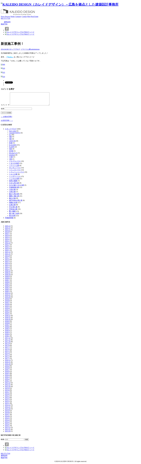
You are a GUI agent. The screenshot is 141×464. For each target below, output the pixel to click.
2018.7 (7, 325)
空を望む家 (13, 207)
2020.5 (7, 284)
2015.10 (7, 386)
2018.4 (7, 330)
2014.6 (7, 416)
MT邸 (11, 151)
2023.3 (7, 237)
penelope (12, 155)
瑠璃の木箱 (13, 202)
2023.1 (7, 241)
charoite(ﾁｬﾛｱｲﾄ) (14, 133)
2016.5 (7, 373)
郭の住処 (12, 215)
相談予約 (4, 24)
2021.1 (7, 269)
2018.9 (7, 321)
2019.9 (7, 299)
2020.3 (7, 287)
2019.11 (7, 295)
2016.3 (7, 377)
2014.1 (7, 425)
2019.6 (7, 304)
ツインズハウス (15, 170)
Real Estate (34, 16)
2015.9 (7, 388)
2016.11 (7, 362)
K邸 (10, 149)
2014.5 (7, 418)
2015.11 (7, 384)
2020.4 (7, 286)
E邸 (10, 137)
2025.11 (7, 228)
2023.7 (7, 233)
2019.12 (7, 293)
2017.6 (7, 349)
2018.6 (7, 327)
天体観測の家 (14, 187)
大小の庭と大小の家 (16, 185)
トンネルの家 (14, 178)
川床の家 (12, 192)
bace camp (12, 131)
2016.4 (7, 375)
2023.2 (7, 239)
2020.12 (7, 271)
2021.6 (7, 259)
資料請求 (7, 22)
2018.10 (7, 319)
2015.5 (7, 396)
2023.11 (7, 230)
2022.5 (7, 246)
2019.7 (7, 302)
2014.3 (7, 422)
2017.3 (7, 355)
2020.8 (7, 278)
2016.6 (7, 371)
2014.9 (7, 410)
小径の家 (12, 189)
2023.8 (7, 231)
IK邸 (10, 143)
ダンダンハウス (15, 168)
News (3, 16)
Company (18, 16)
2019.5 (7, 306)
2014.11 (7, 407)
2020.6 (7, 282)
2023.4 (7, 235)
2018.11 (7, 317)
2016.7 (7, 369)
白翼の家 (12, 205)
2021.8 (7, 256)
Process (7, 16)
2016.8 (7, 368)
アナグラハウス (15, 161)
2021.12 (7, 252)
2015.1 (7, 403)
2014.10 (7, 409)
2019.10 (7, 297)
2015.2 (7, 401)
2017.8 (7, 345)
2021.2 (7, 267)
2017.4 (7, 353)
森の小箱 (12, 198)
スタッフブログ (14, 49)
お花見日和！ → (7, 120)
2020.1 (7, 291)
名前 (2, 109)
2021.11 (7, 254)
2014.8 (7, 412)
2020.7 (7, 280)
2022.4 (7, 248)
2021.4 (7, 263)
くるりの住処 (14, 163)
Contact (24, 16)
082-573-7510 (5, 18)
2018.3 (7, 332)
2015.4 (7, 397)
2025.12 (7, 226)
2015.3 (7, 399)
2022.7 (7, 244)
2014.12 (7, 405)
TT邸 (11, 157)
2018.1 (7, 336)
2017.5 (7, 351)
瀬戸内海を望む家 (15, 200)
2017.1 (7, 358)
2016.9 (7, 366)
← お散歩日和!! (6, 117)
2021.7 (7, 258)
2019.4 (7, 308)
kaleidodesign (35, 49)
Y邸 (10, 159)
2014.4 (7, 420)
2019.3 (7, 310)
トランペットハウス (16, 172)
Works (12, 16)
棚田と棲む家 (14, 196)
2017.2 (7, 356)
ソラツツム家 (26, 49)
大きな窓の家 (14, 183)
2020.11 (7, 272)
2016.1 (7, 381)
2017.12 (7, 338)
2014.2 (7, 424)
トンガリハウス (15, 176)
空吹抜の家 (13, 209)
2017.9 (7, 343)
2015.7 (7, 392)
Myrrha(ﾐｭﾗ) (13, 153)
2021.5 (7, 261)
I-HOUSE (12, 141)
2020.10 (7, 274)
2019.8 (7, 300)
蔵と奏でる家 (14, 213)
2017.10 (7, 341)
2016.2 (7, 379)
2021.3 (7, 265)
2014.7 (7, 414)
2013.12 (7, 427)
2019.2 (7, 312)
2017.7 (7, 347)
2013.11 (7, 429)
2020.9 (7, 276)
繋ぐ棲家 (12, 211)
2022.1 (7, 250)
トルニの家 (13, 174)
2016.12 (7, 360)
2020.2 (7, 289)
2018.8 (7, 323)
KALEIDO (13, 145)
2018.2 (7, 334)
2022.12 (7, 243)
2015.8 (7, 390)
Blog (29, 16)
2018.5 (7, 328)
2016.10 (7, 364)
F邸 (10, 139)
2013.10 (7, 431)
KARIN (11, 147)
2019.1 (7, 313)
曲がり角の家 (14, 194)
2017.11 (7, 340)
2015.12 (7, 382)
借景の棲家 (13, 181)
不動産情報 (9, 218)
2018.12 (7, 315)
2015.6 (7, 394)
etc (10, 135)
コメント (5, 105)
